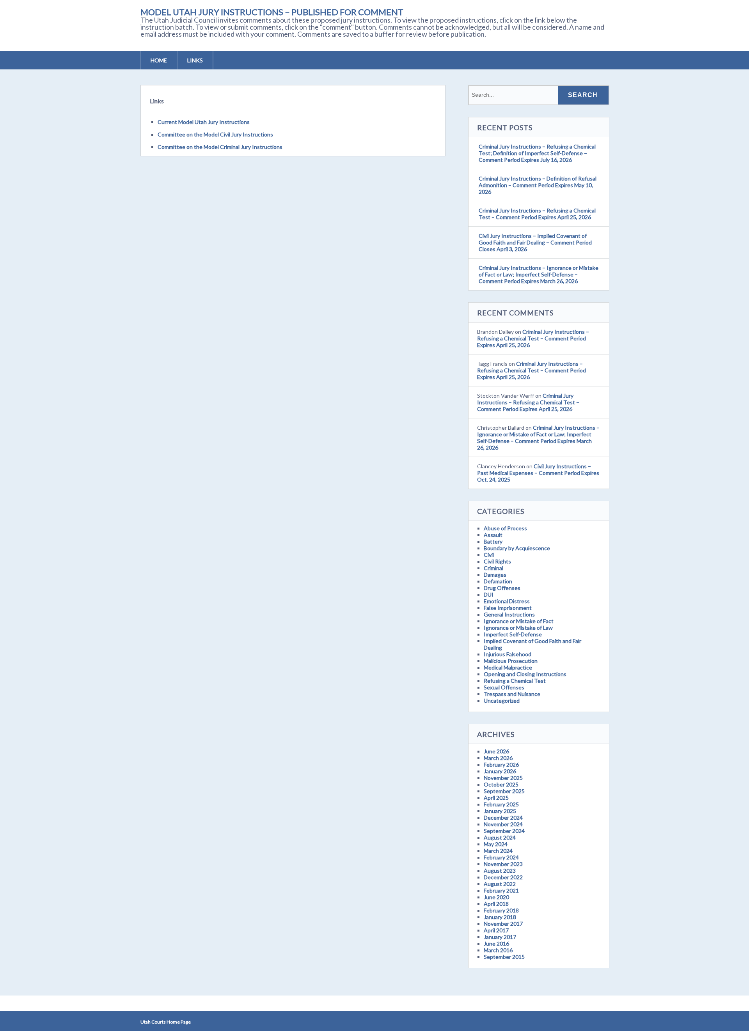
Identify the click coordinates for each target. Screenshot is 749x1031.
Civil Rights (497, 561)
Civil (489, 554)
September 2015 (504, 956)
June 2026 (496, 751)
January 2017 (500, 937)
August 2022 (500, 883)
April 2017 (496, 930)
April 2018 (496, 903)
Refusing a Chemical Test (515, 680)
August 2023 (500, 870)
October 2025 (501, 784)
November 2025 (503, 777)
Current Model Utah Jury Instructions (204, 122)
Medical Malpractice (508, 667)
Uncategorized (502, 700)
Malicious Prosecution (511, 660)
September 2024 (504, 830)
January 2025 (500, 811)
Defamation (498, 581)
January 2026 (500, 771)
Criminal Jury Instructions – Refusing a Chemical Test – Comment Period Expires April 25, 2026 (537, 213)
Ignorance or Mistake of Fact (519, 621)
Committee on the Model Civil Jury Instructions (215, 134)
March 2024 (498, 850)
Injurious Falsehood (507, 654)
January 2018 (500, 917)
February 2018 (501, 910)
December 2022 (503, 877)
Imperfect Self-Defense (513, 634)
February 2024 (501, 857)
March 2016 (498, 950)
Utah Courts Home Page (165, 1022)
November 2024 (503, 824)
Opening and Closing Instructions (525, 674)
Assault (493, 534)
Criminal (493, 568)
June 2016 (496, 943)
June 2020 (496, 897)
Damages (495, 574)
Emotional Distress (507, 601)
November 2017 (503, 923)
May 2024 (496, 844)
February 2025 (501, 804)
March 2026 (498, 758)
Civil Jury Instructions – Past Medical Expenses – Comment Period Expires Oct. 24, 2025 (538, 473)
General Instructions (509, 614)
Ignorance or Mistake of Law (518, 627)
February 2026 (501, 764)
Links (195, 60)
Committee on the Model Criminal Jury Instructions (220, 146)
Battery (493, 541)
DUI (488, 594)
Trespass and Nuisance (512, 694)
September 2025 (504, 791)
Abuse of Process (505, 528)
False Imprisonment (508, 607)
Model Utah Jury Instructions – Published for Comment (271, 12)
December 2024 (503, 817)
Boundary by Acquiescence (517, 548)
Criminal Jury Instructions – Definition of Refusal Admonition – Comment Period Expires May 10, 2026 (537, 185)
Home (159, 60)
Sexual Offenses (504, 687)
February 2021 (501, 890)
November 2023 (503, 864)
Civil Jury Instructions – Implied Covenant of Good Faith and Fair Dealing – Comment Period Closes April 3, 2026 (535, 242)
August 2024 (500, 837)
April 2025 (496, 797)
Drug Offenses (502, 588)
